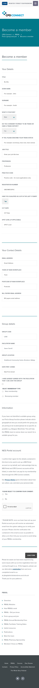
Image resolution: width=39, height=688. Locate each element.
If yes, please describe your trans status (17, 138)
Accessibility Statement (28, 667)
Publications (8, 632)
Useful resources (10, 628)
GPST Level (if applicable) (11, 220)
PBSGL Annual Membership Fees (15, 620)
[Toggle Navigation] (35, 3)
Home (6, 663)
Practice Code (7, 173)
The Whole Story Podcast (18, 670)
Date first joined (8, 367)
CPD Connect (7, 35)
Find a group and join (9, 37)
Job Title (5, 149)
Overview (7, 601)
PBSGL (17, 35)
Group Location (8, 355)
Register (12, 3)
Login (5, 3)
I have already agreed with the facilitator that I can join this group (18, 380)
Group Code (6, 332)
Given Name (6, 89)
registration (16, 569)
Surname (5, 100)
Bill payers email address (11, 293)
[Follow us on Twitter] (18, 678)
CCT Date (5, 208)
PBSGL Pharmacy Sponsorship (14, 640)
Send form (31, 555)
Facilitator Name (8, 343)
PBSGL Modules (9, 604)
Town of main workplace (11, 270)
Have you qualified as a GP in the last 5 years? (19, 196)
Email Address (7, 258)
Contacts (5, 667)
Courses (19, 663)
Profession (6, 161)
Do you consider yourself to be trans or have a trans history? (18, 125)
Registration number (10, 185)
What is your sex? (8, 112)
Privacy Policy (14, 667)
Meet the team (9, 636)
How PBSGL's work (10, 608)
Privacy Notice (10, 480)
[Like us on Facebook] (23, 678)
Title (4, 77)
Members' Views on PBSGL (13, 644)
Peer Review (29, 663)
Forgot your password (24, 3)
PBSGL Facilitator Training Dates (15, 624)
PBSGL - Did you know (12, 612)
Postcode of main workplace (13, 282)
